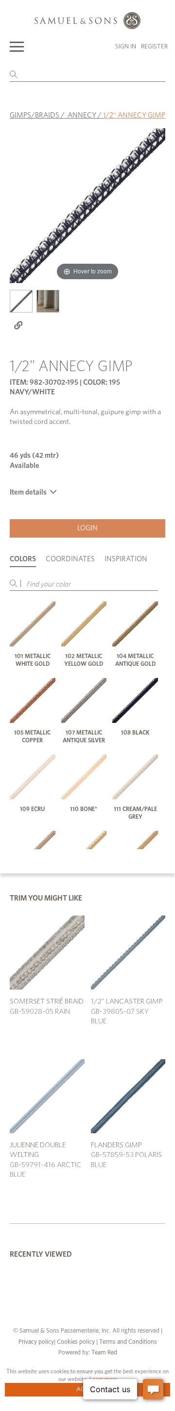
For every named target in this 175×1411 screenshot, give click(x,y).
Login (87, 528)
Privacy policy (36, 1342)
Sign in (125, 47)
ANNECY (82, 115)
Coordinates (70, 559)
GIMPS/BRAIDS (34, 115)
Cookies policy (76, 1342)
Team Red (104, 1353)
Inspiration (126, 559)
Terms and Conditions (127, 1342)
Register (154, 47)
